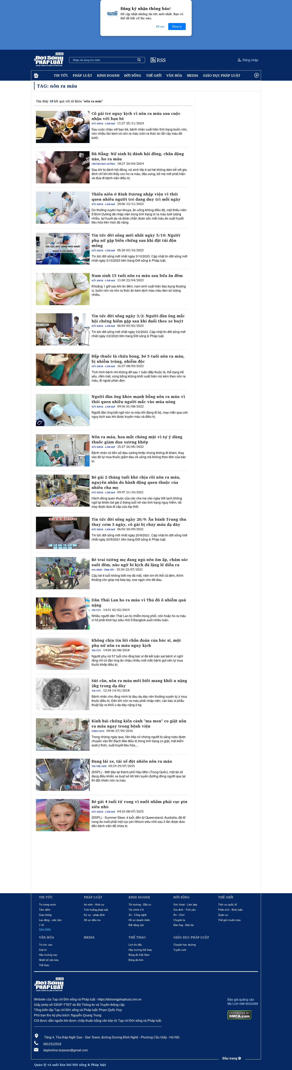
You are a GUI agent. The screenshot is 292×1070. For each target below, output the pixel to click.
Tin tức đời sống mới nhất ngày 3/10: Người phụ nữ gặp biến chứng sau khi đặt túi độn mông (136, 240)
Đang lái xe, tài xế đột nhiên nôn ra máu (132, 761)
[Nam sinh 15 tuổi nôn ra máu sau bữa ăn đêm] (63, 289)
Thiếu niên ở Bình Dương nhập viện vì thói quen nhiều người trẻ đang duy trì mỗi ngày (136, 197)
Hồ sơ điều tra (92, 920)
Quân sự (223, 914)
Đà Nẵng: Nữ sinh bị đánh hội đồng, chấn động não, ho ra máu (138, 156)
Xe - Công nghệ (137, 914)
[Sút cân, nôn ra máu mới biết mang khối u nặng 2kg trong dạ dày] (63, 694)
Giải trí (43, 949)
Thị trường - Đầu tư (140, 904)
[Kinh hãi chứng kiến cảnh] (63, 734)
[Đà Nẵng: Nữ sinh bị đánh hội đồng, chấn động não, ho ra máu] (63, 167)
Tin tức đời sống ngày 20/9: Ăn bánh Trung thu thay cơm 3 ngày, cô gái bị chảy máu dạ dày (139, 522)
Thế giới (153, 75)
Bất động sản (136, 925)
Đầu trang (230, 1058)
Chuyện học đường (103, 164)
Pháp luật (82, 75)
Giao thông (45, 914)
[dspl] (35, 75)
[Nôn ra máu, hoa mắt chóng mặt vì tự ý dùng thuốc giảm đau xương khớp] (63, 450)
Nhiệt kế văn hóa (48, 960)
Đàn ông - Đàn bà (183, 925)
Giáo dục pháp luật (221, 75)
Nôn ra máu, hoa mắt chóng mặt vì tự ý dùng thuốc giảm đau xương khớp (137, 439)
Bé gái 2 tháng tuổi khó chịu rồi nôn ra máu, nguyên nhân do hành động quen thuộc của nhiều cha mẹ (136, 482)
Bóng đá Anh (136, 960)
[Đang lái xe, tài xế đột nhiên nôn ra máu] (63, 775)
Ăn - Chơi (179, 914)
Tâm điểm (44, 909)
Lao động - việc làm (50, 920)
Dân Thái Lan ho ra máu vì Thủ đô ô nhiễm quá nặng (139, 602)
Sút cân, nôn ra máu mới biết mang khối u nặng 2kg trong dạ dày (139, 683)
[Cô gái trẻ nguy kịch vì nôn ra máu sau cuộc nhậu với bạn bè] (63, 127)
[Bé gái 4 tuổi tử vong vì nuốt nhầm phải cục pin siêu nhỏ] (63, 815)
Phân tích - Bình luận (230, 909)
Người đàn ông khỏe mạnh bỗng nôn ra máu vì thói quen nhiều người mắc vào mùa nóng (138, 399)
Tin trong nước (47, 904)
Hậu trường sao (48, 954)
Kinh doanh (108, 75)
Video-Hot (98, 731)
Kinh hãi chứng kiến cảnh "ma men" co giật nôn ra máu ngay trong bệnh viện (139, 723)
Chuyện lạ (179, 920)
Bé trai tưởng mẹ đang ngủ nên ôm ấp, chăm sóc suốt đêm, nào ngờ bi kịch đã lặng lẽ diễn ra (140, 562)
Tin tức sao (45, 944)
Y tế (41, 925)
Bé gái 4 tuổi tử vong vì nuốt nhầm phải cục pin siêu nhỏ (139, 804)
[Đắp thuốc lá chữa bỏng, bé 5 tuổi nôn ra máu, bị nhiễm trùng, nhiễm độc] (63, 370)
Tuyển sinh (179, 949)
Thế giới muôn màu (229, 920)
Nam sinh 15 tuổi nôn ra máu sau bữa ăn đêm (137, 275)
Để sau (160, 26)
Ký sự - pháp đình (94, 914)
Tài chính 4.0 (136, 909)
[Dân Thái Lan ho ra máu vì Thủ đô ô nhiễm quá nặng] (63, 613)
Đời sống (132, 75)
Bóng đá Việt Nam (139, 954)
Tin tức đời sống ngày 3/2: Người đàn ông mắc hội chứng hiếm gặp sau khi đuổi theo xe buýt (138, 318)
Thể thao (44, 965)
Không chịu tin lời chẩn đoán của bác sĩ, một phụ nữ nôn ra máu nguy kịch (136, 643)
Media (192, 75)
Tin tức (61, 75)
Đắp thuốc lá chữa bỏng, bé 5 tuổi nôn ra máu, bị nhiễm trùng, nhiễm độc (138, 359)
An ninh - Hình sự (94, 904)
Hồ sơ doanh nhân (139, 920)
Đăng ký (177, 26)
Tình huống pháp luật (96, 909)
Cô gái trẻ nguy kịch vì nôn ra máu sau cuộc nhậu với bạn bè (136, 116)
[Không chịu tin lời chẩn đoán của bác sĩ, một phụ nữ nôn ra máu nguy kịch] (63, 654)
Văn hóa (174, 75)
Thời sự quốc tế (227, 904)
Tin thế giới (99, 766)
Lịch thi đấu (135, 944)
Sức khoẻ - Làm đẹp (103, 123)
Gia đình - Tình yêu (103, 569)
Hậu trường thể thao (140, 949)
